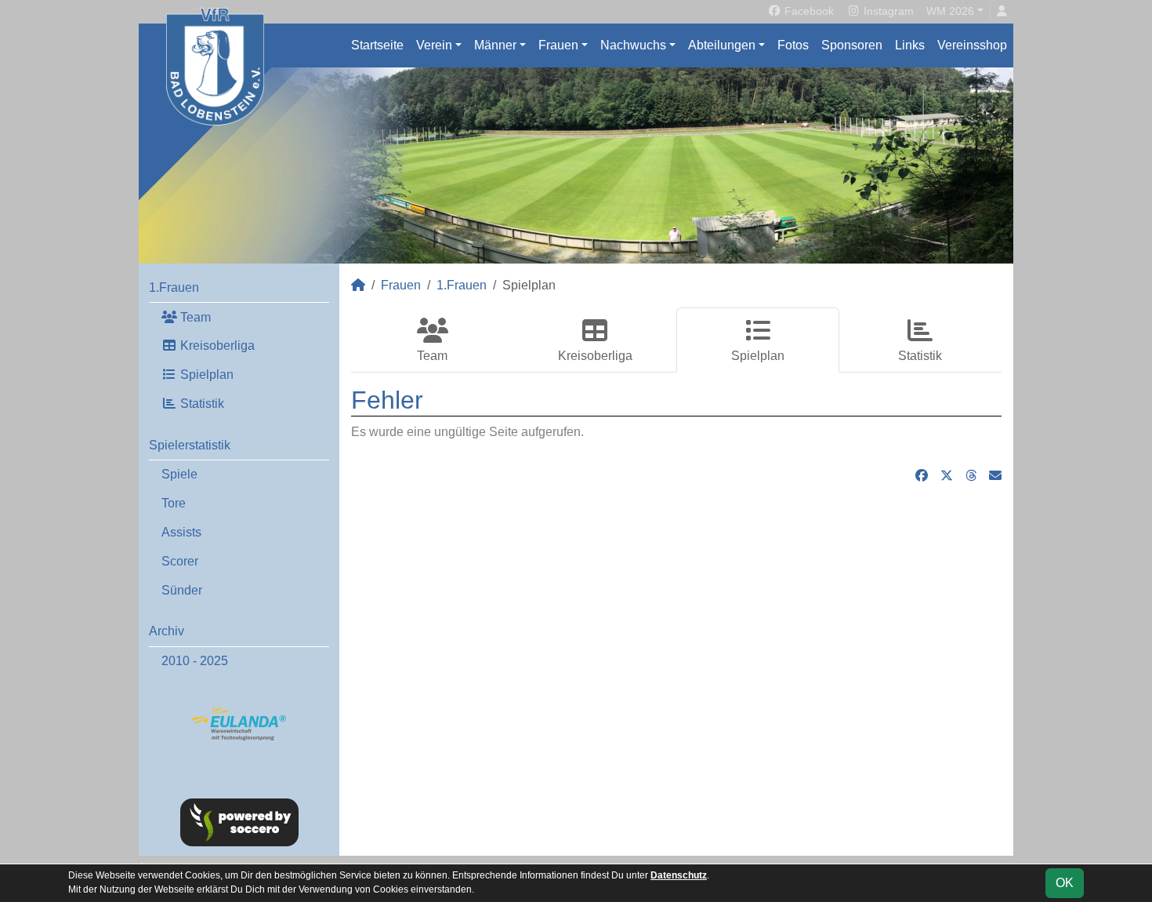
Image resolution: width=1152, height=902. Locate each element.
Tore (173, 503)
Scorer (179, 561)
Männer (495, 45)
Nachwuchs (633, 45)
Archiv (166, 631)
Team (194, 317)
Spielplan (205, 374)
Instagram (887, 11)
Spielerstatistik (189, 445)
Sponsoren (851, 45)
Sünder (181, 590)
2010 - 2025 (194, 660)
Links (910, 45)
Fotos (793, 45)
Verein (434, 45)
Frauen (558, 45)
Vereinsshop (972, 45)
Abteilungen (721, 45)
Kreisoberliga (216, 345)
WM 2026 (950, 11)
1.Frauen (174, 287)
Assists (181, 532)
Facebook (807, 11)
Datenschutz (678, 875)
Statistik (200, 403)
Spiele (179, 474)
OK (1065, 882)
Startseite (377, 45)
